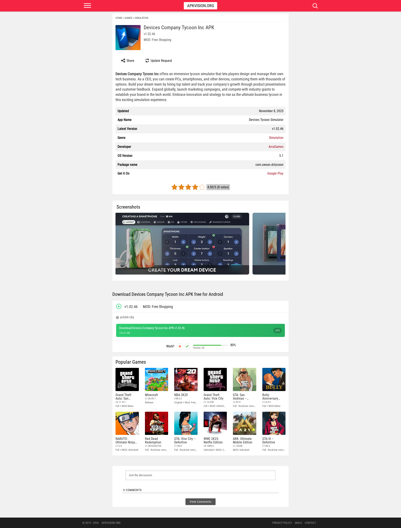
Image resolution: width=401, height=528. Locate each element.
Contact (310, 522)
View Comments (200, 501)
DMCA (298, 522)
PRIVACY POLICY (282, 522)
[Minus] (180, 346)
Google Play (275, 173)
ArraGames (276, 147)
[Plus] (187, 346)
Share (130, 61)
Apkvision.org (200, 5)
